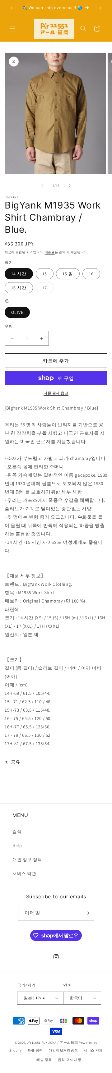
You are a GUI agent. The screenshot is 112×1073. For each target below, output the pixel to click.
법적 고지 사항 (70, 1059)
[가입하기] (87, 913)
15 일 (68, 274)
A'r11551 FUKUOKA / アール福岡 (52, 1042)
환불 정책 (35, 1050)
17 (46, 289)
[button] (12, 28)
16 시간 (18, 288)
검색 (16, 831)
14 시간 (18, 274)
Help (17, 845)
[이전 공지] (11, 8)
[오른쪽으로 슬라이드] (70, 185)
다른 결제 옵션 (56, 393)
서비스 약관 (24, 873)
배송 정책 (44, 1059)
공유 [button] (15, 762)
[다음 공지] (100, 8)
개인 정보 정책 (27, 859)
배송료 (50, 252)
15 (44, 274)
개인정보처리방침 (63, 1050)
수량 (9, 326)
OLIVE (17, 312)
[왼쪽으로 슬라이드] (42, 185)
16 (91, 274)
